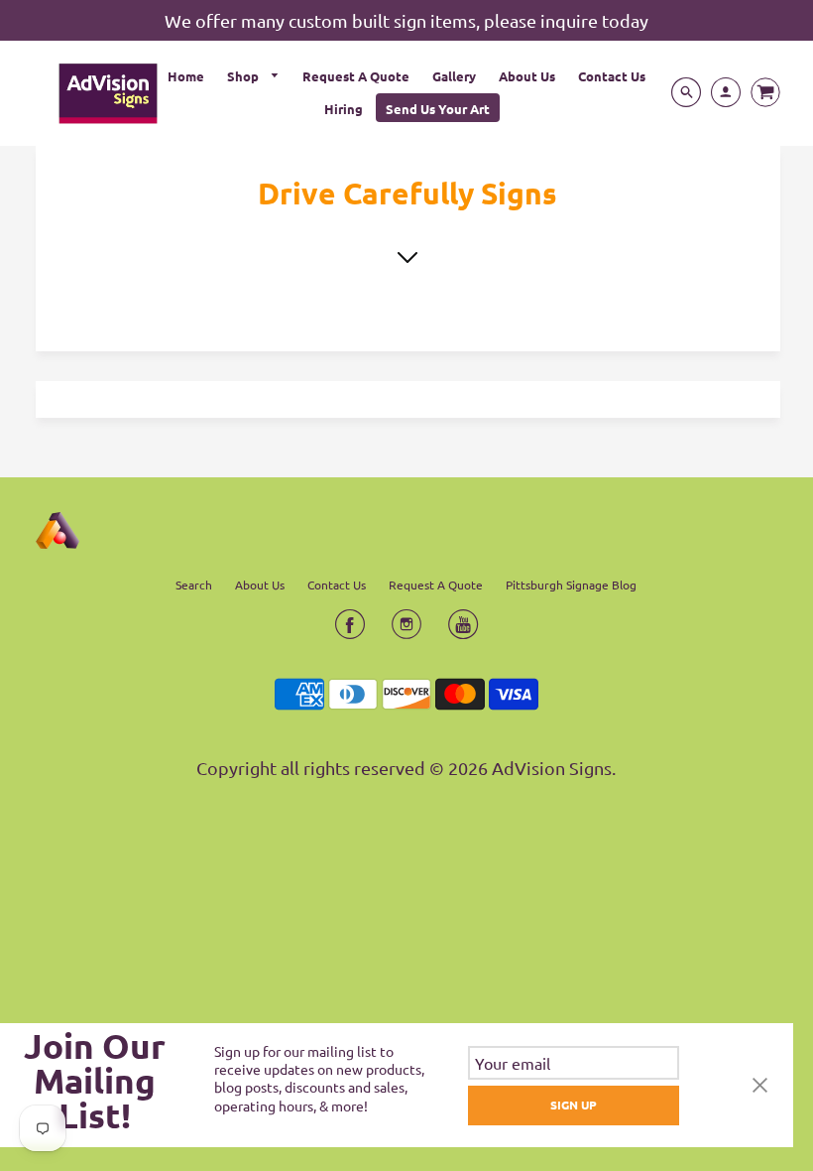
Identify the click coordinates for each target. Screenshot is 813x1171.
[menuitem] (186, 75)
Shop (244, 75)
